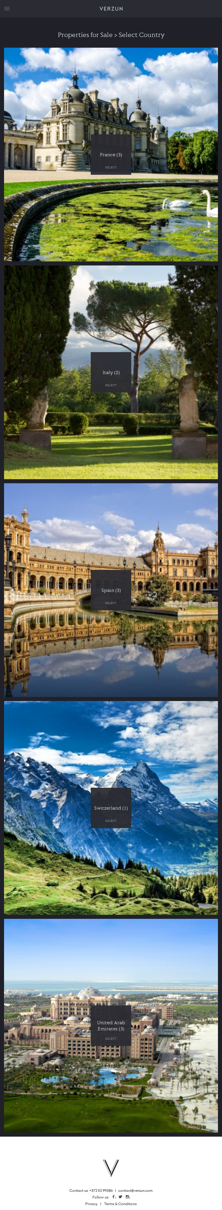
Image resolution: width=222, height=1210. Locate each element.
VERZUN (111, 9)
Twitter (122, 1197)
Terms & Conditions (120, 1203)
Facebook (115, 1197)
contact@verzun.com (135, 1190)
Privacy (91, 1203)
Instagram (129, 1197)
